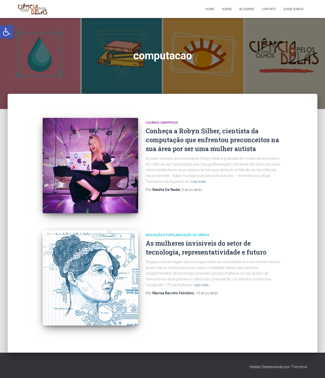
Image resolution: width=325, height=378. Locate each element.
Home (210, 9)
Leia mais (198, 181)
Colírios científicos (162, 122)
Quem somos (293, 9)
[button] (6, 32)
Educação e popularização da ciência (177, 235)
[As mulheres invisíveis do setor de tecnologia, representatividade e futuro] (90, 278)
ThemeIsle (299, 367)
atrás (192, 190)
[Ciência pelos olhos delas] (32, 9)
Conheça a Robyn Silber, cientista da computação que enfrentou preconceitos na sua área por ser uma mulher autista (212, 140)
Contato (269, 9)
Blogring (246, 9)
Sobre (227, 9)
